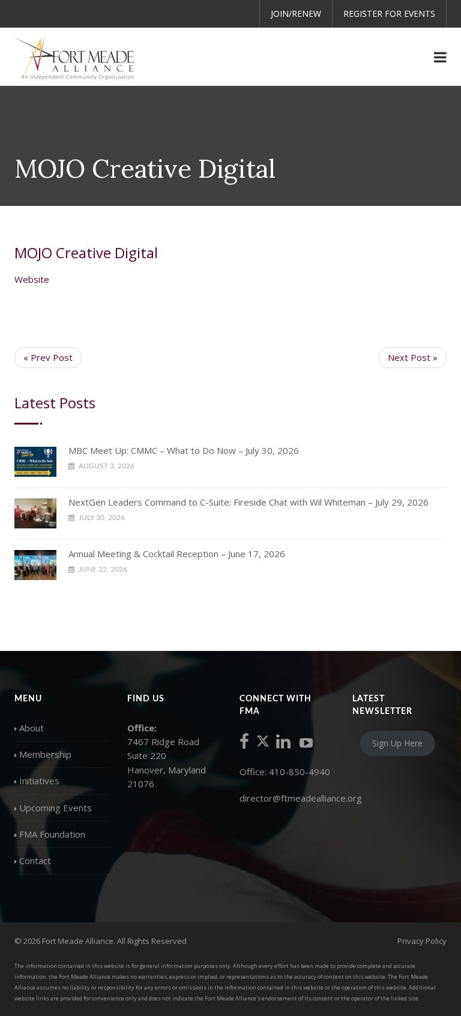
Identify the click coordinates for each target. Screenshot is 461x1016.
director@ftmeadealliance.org (301, 798)
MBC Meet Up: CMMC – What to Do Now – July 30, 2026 (183, 450)
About (31, 728)
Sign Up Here (397, 743)
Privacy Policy (422, 941)
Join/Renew (296, 13)
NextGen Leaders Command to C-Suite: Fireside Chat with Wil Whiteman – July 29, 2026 (248, 502)
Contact (35, 860)
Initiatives (39, 781)
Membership (45, 754)
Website (31, 279)
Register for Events (389, 13)
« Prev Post (48, 357)
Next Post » (413, 357)
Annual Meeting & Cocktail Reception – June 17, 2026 (176, 554)
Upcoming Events (55, 808)
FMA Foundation (52, 834)
